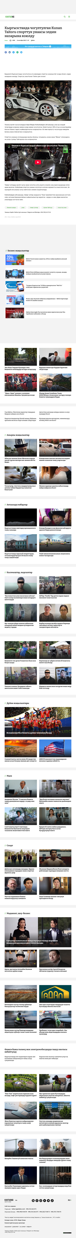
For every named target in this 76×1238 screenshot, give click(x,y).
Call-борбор (22, 1226)
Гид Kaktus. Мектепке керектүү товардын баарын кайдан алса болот (20, 413)
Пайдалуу (29, 1226)
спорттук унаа (62, 207)
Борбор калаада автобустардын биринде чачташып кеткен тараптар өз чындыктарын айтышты (54, 625)
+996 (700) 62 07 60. (45, 212)
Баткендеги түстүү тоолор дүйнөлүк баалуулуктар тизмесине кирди (18, 1005)
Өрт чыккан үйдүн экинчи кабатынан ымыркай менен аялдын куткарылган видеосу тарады (19, 625)
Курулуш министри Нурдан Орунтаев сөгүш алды (53, 368)
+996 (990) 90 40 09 (21, 1211)
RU (69, 1200)
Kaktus (33, 40)
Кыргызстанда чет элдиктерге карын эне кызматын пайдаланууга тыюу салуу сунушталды (20, 1058)
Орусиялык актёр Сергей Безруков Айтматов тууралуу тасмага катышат (53, 970)
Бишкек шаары (11, 207)
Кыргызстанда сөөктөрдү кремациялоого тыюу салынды (20, 529)
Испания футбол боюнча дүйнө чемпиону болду (29, 733)
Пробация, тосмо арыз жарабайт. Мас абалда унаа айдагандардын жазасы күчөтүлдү (53, 1032)
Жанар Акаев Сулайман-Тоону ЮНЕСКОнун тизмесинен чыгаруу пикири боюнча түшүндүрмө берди (55, 395)
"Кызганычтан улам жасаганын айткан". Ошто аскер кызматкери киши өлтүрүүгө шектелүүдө (20, 597)
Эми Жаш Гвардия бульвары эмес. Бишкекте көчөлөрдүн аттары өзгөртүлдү (20, 368)
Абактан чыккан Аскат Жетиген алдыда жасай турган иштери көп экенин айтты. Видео (20, 460)
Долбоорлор (15, 1226)
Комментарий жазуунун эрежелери (15, 1223)
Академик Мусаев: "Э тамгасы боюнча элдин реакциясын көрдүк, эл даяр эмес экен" (19, 801)
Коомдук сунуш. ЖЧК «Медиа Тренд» (15, 1220)
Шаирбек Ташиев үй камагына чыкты (19, 1158)
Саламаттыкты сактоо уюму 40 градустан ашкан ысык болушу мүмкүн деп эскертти (21, 760)
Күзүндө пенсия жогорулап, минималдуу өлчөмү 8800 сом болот (54, 419)
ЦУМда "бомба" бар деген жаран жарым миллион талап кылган (54, 597)
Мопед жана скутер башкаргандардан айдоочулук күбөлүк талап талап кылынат (21, 1031)
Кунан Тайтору (48, 207)
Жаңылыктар (8, 1226)
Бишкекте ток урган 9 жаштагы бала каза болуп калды (20, 662)
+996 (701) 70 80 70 (56, 1211)
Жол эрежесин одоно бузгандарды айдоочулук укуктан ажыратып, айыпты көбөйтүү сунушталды (54, 1095)
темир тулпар (34, 207)
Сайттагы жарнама (10, 1206)
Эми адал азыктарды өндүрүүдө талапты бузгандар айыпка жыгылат (54, 1005)
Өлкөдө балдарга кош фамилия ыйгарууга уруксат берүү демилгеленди (55, 529)
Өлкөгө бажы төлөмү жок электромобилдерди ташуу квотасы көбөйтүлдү (36, 1050)
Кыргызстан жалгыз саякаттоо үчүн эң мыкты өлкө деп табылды (53, 1057)
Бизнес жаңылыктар (18, 251)
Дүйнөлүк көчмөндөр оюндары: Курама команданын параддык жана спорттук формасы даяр (19, 871)
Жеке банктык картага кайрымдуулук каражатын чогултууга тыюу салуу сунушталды (19, 1123)
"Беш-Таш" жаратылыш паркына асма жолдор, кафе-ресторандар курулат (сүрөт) (21, 1094)
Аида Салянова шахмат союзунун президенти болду (51, 897)
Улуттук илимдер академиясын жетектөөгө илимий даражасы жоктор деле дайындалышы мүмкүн (53, 1123)
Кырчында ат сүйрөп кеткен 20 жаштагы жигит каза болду (54, 662)
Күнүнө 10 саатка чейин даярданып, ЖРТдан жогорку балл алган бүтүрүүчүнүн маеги (52, 828)
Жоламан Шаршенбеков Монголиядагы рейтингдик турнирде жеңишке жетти (54, 870)
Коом (6, 40)
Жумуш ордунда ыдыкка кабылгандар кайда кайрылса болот (53, 487)
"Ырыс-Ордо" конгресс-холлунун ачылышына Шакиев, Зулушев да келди (20, 394)
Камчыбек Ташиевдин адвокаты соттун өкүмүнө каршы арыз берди (19, 1187)
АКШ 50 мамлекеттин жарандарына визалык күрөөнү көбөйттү (52, 760)
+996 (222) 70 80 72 (44, 1211)
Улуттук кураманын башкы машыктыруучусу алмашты (15, 897)
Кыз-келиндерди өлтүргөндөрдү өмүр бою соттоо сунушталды (55, 1187)
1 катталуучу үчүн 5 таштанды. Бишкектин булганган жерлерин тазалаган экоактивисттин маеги (17, 828)
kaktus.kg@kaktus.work (18, 1209)
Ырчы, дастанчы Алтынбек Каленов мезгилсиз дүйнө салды (18, 970)
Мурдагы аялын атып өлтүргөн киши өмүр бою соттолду (55, 687)
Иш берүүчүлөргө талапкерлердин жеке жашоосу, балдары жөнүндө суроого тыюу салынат (55, 1160)
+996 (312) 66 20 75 (31, 1209)
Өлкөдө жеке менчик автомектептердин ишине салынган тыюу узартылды (54, 459)
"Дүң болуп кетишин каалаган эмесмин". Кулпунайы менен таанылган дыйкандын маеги (55, 801)
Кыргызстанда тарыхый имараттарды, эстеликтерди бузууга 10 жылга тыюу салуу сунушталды (19, 555)
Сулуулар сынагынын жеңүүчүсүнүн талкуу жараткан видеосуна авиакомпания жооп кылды (32, 942)
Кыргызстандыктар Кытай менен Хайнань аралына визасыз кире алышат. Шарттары (20, 419)
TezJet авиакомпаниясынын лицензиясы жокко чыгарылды (54, 554)
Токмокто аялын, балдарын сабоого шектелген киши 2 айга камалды (18, 687)
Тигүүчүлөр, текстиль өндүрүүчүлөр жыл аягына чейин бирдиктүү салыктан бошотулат (20, 488)
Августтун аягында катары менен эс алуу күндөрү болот (54, 413)
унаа (23, 207)
